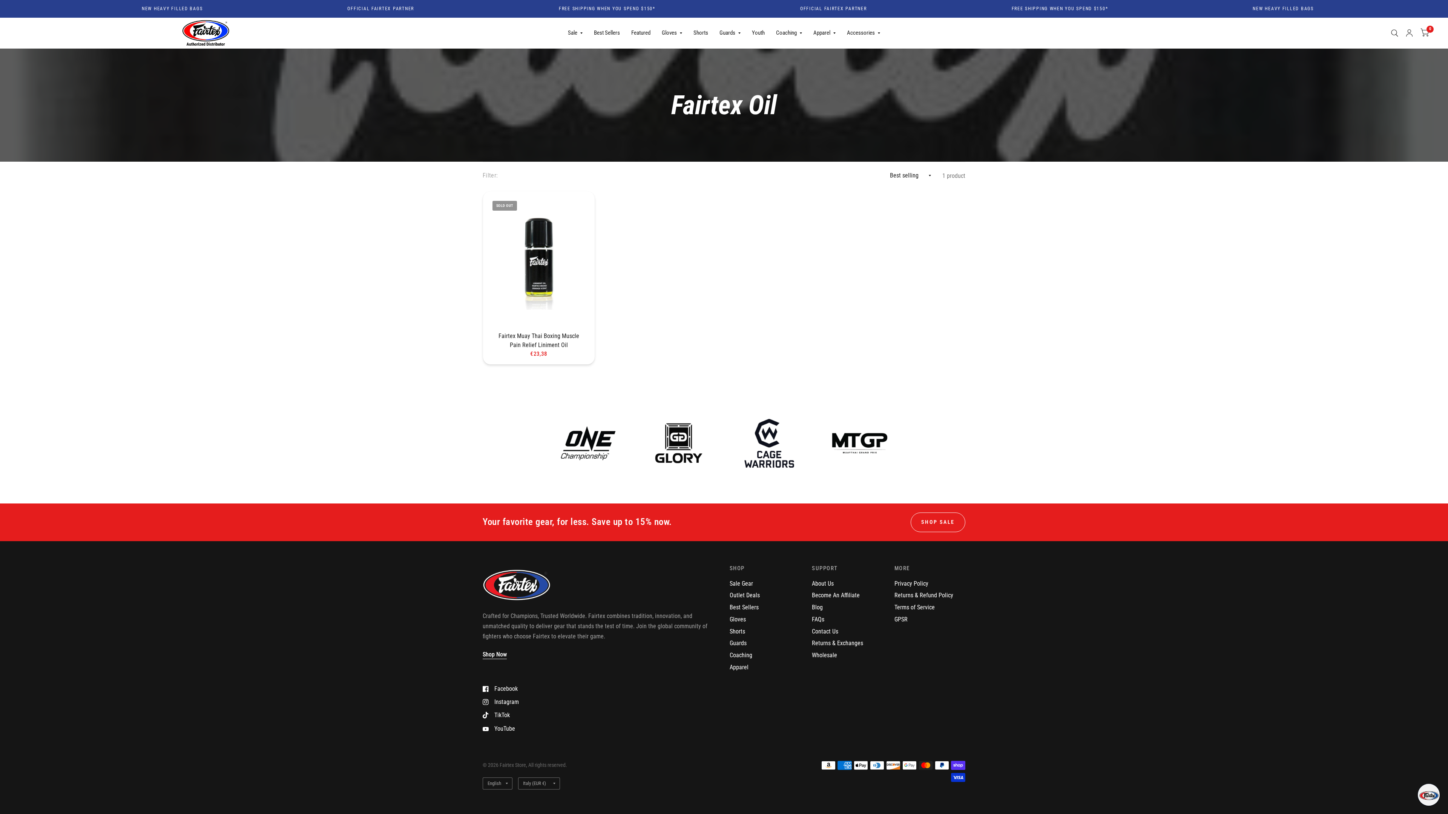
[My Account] (1409, 33)
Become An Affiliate (836, 595)
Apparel (821, 32)
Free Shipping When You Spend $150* (568, 9)
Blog (817, 607)
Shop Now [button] (495, 654)
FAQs (818, 619)
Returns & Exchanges (837, 643)
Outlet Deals (745, 595)
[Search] (1394, 33)
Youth (758, 32)
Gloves (669, 32)
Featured (640, 32)
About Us (823, 583)
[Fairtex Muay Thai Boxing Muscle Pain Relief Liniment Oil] (539, 260)
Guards (727, 32)
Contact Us (825, 631)
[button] (1429, 795)
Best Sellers (607, 32)
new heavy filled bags (133, 9)
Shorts (700, 32)
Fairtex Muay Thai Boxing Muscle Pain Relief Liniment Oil (539, 340)
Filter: (490, 175)
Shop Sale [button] (938, 522)
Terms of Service (914, 607)
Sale (572, 32)
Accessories (861, 32)
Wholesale (824, 655)
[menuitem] (575, 33)
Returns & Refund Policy (923, 595)
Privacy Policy (911, 583)
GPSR (901, 619)
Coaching (786, 32)
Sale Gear (741, 583)
